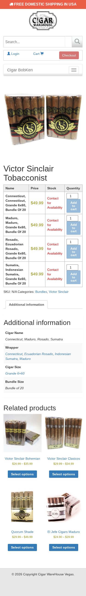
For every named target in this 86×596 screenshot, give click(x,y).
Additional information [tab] (26, 304)
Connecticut (13, 354)
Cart (36, 54)
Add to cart (73, 206)
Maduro (25, 359)
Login (14, 54)
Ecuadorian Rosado (38, 354)
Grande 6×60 (15, 373)
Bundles (41, 292)
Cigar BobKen (20, 70)
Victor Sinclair (59, 292)
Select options (22, 474)
